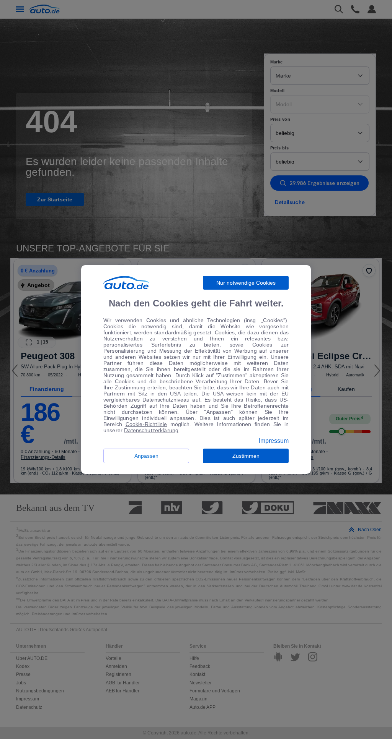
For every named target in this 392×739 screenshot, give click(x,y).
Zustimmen (246, 456)
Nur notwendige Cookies (246, 283)
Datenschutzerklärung (151, 430)
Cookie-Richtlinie (146, 424)
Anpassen (146, 456)
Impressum (274, 441)
